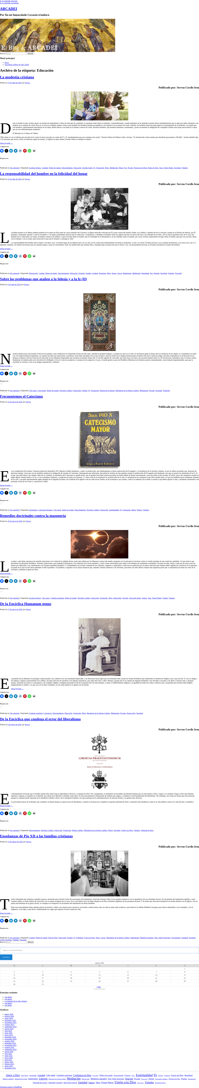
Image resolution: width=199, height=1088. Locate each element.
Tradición (166, 391)
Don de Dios (53, 938)
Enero (133, 1075)
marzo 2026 (9, 1014)
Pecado (130, 168)
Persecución (131, 713)
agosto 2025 (9, 1029)
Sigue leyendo (6, 143)
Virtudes (185, 168)
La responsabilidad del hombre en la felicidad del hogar (44, 173)
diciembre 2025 (10, 1020)
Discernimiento (67, 168)
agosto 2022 (9, 1052)
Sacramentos (176, 938)
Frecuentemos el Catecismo (21, 396)
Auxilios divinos (35, 168)
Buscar (2, 53)
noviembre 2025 (10, 1023)
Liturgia (43, 1078)
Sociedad (177, 168)
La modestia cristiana (17, 77)
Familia (88, 273)
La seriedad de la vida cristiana (16, 1001)
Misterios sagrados (147, 938)
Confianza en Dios (82, 1075)
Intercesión (117, 598)
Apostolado (33, 510)
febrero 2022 (9, 1064)
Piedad (151, 1079)
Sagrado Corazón (55, 1083)
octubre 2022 (9, 1047)
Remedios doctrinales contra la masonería (33, 516)
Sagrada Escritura (40, 1082)
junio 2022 (8, 1056)
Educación (77, 168)
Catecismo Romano (45, 510)
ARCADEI (8, 9)
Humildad (188, 1075)
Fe (94, 168)
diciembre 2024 (10, 1037)
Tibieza (139, 510)
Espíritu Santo (87, 168)
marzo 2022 (9, 1062)
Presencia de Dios (140, 168)
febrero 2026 (9, 1016)
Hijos (107, 168)
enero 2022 (9, 1066)
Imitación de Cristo (21, 1079)
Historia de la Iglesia (107, 391)
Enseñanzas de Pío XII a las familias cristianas (36, 836)
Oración (125, 598)
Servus (27, 83)
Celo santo (33, 391)
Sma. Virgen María (166, 168)
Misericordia (86, 1079)
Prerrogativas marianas (161, 1079)
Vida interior (140, 1083)
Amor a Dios (13, 1075)
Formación (100, 168)
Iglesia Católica (77, 830)
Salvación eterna (135, 598)
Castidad (45, 168)
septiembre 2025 (11, 1027)
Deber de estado (55, 168)
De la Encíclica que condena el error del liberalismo (40, 719)
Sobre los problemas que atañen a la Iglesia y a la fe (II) (43, 279)
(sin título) (8, 997)
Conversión (42, 391)
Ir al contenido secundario (9, 3)
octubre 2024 (9, 1041)
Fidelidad (79, 938)
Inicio (7, 63)
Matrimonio (127, 273)
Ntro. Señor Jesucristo (162, 938)
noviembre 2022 (10, 1045)
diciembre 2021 (10, 1068)
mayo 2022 (9, 1058)
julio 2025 (8, 1031)
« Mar (98, 987)
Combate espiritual (57, 598)
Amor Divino (24, 1075)
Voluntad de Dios (147, 830)
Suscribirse (6, 957)
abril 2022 (8, 1060)
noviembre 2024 (10, 1039)
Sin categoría (14, 168)
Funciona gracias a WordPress (11, 1087)
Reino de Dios (153, 168)
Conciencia (47, 713)
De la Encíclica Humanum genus (25, 604)
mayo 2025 (9, 1035)
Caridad (41, 273)
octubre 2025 (9, 1025)
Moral (121, 168)
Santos (144, 598)
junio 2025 (8, 1033)
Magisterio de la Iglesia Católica (127, 391)
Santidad (184, 938)
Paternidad (145, 273)
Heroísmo (102, 273)
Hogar (114, 273)
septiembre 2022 (11, 1049)
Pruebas (156, 273)
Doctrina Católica (66, 391)
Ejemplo (82, 273)
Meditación (114, 168)
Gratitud (95, 273)
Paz (125, 168)
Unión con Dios (127, 830)
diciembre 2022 (10, 1043)
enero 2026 (9, 1018)
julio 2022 (8, 1054)
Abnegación (33, 273)
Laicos (119, 273)
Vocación (178, 273)
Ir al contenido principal (8, 1)
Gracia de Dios (89, 938)
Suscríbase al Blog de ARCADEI (17, 65)
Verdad (165, 598)
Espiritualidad (114, 510)
